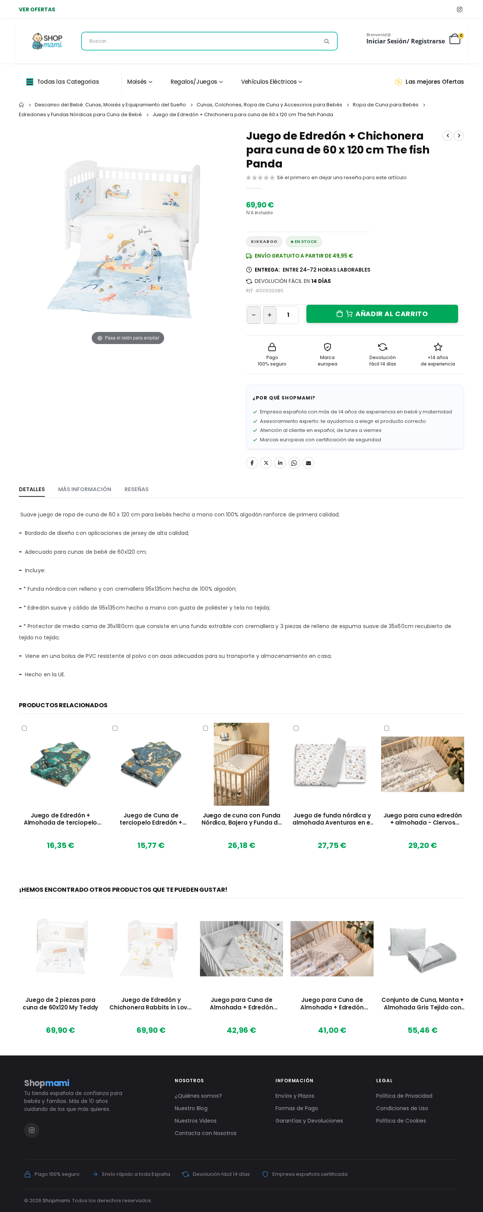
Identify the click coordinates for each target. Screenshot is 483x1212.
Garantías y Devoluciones (309, 1120)
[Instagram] (459, 9)
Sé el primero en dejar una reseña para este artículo (342, 177)
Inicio (21, 105)
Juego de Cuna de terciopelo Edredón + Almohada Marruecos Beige (150, 819)
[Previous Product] (447, 136)
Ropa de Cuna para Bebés (385, 104)
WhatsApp (294, 463)
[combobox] (209, 41)
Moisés (137, 82)
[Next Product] (459, 136)
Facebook (252, 463)
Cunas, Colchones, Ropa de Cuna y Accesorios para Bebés (269, 104)
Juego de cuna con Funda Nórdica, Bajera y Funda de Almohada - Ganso (241, 819)
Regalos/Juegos (194, 82)
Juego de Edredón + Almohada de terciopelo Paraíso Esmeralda (60, 819)
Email (308, 463)
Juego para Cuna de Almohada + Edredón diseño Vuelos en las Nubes (332, 1003)
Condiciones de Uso (402, 1108)
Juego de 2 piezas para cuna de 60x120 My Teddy (60, 1003)
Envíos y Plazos (294, 1096)
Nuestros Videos (196, 1120)
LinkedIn (280, 463)
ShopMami (296, 398)
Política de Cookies (401, 1120)
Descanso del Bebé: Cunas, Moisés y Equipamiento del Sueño (110, 104)
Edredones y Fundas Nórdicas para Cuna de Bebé (80, 114)
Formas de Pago (296, 1108)
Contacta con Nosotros (206, 1133)
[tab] (32, 489)
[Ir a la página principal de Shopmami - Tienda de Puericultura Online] (47, 41)
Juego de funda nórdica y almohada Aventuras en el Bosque (332, 819)
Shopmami (56, 1200)
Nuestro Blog (191, 1108)
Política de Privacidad (404, 1096)
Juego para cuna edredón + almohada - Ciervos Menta (422, 819)
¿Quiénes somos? (198, 1096)
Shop (46, 1083)
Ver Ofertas (37, 9)
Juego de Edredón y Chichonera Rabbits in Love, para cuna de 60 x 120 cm (150, 1003)
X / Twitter (266, 463)
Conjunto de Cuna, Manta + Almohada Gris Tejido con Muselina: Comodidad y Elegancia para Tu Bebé (422, 1003)
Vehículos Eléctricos (269, 82)
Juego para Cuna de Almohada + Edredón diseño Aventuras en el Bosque (242, 1003)
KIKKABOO (264, 241)
